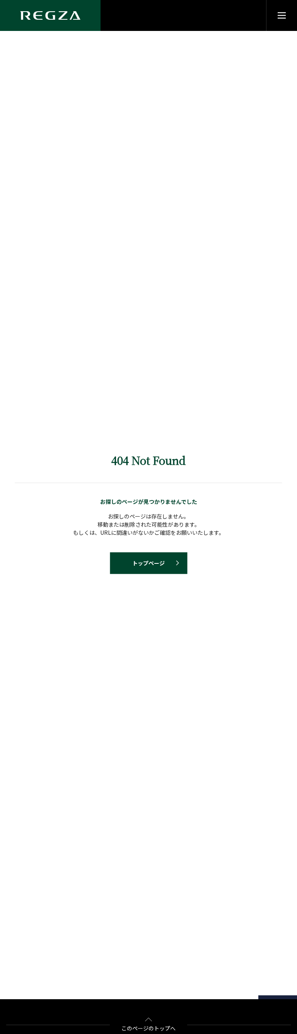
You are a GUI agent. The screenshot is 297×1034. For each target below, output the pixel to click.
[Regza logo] (50, 15)
